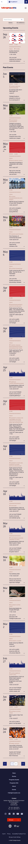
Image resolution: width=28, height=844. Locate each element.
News (14, 773)
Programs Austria (14, 779)
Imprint (4, 833)
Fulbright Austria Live (14, 793)
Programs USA (14, 783)
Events (14, 789)
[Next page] (23, 764)
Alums (10, 22)
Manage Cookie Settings (14, 837)
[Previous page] (5, 764)
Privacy (9, 833)
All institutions (20, 22)
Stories (14, 776)
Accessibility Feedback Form (19, 833)
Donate (11, 820)
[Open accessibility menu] (26, 2)
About (14, 786)
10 (16, 764)
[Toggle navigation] (26, 8)
